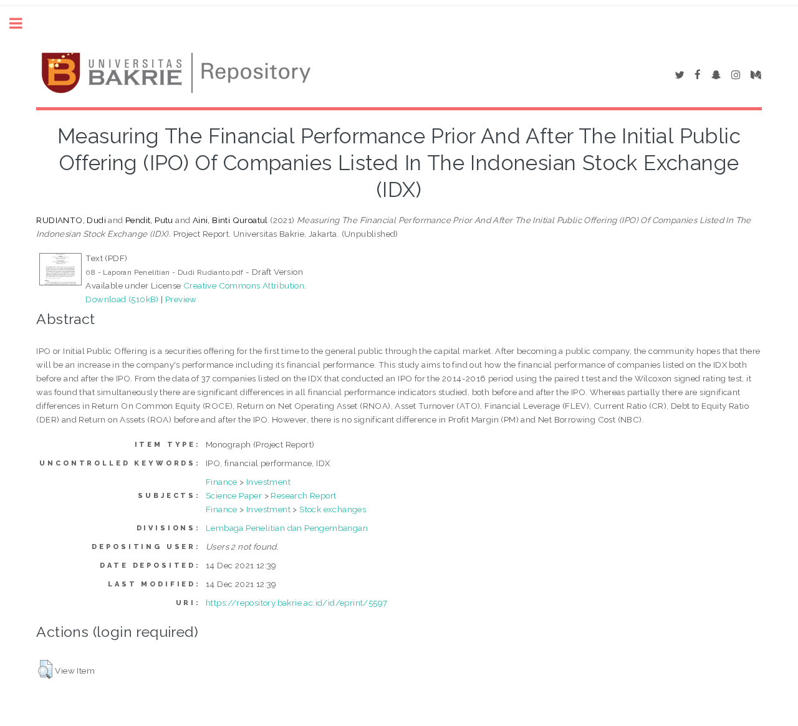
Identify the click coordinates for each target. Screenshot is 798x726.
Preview (181, 299)
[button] (45, 669)
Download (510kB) (121, 299)
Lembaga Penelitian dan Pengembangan (287, 528)
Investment (268, 482)
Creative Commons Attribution (243, 285)
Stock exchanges (332, 509)
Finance (222, 482)
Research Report (303, 495)
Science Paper (234, 495)
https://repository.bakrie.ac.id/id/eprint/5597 (296, 603)
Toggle (22, 23)
